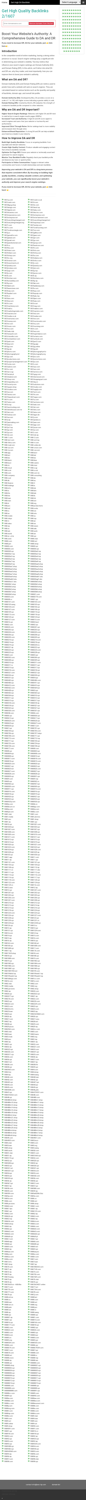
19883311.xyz (9, 1054)
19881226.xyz (9, 915)
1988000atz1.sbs (10, 582)
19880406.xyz (9, 683)
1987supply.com (36, 389)
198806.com (34, 713)
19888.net (33, 1302)
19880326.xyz (9, 675)
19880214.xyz (9, 642)
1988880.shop (9, 1365)
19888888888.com (10, 1391)
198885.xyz (34, 1340)
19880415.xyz (35, 685)
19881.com (34, 814)
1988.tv (6, 521)
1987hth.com (35, 250)
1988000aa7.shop (10, 574)
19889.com (8, 1419)
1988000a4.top (35, 556)
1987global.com (9, 238)
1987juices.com (35, 273)
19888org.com (9, 1408)
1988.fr (32, 483)
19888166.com (35, 1322)
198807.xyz (8, 728)
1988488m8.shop (10, 1135)
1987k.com (8, 276)
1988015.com (35, 620)
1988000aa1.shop (10, 566)
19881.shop (34, 819)
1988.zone (7, 539)
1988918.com (9, 1434)
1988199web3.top (36, 976)
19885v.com (8, 1199)
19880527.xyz (35, 708)
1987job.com (34, 268)
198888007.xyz (35, 1373)
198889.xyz (8, 1396)
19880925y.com (9, 802)
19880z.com (34, 812)
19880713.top (35, 738)
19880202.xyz (9, 630)
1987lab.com (34, 283)
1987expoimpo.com (37, 223)
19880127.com (9, 620)
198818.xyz (8, 956)
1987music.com (10, 326)
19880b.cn (33, 804)
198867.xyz (34, 1239)
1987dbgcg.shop (10, 205)
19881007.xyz (35, 829)
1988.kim (33, 491)
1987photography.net (11, 354)
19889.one (34, 1421)
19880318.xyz (35, 670)
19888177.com (9, 1325)
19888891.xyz (35, 1391)
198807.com (34, 726)
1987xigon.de (35, 415)
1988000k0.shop (36, 582)
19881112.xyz (35, 872)
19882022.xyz (35, 994)
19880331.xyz (9, 678)
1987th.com (34, 395)
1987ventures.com (37, 402)
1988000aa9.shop (10, 577)
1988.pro (7, 506)
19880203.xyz (35, 630)
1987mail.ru (8, 309)
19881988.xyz (35, 966)
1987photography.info (38, 352)
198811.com (34, 857)
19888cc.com (9, 1403)
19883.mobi (8, 1037)
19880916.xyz (35, 792)
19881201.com (35, 890)
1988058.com (9, 713)
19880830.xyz (9, 776)
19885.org (33, 1145)
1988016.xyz (8, 622)
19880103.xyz (35, 604)
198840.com (8, 1077)
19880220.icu (35, 645)
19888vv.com (35, 1413)
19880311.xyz (35, 665)
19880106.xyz (35, 607)
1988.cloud (8, 468)
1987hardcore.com (37, 245)
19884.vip (7, 1075)
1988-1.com (8, 438)
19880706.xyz (9, 733)
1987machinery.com (11, 306)
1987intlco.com (35, 261)
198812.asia (8, 888)
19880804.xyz (9, 754)
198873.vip (8, 1274)
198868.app (8, 1242)
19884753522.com (10, 1095)
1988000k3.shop (10, 587)
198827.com (8, 1019)
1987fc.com (8, 228)
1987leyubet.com (10, 293)
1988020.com (9, 627)
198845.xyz (34, 1087)
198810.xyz (8, 824)
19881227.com (35, 915)
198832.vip (8, 1047)
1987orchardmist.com (12, 339)
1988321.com (35, 1047)
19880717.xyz (9, 741)
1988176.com (35, 951)
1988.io (6, 491)
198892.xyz (8, 1439)
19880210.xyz (9, 640)
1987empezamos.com (12, 215)
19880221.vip (8, 647)
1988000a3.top (9, 556)
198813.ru (33, 925)
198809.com (8, 779)
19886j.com (8, 1254)
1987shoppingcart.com (38, 379)
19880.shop (34, 544)
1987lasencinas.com (11, 288)
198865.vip (8, 1226)
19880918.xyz (9, 794)
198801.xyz (34, 599)
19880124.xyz (35, 617)
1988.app (7, 453)
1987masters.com (36, 311)
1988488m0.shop (10, 1100)
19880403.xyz (9, 680)
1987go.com (34, 240)
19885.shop (8, 1148)
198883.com (8, 1333)
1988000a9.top (9, 564)
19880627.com (35, 723)
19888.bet (33, 1297)
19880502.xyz (9, 693)
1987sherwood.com (37, 377)
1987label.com (9, 286)
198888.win (34, 1360)
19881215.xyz (9, 908)
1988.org (33, 503)
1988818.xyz (34, 1325)
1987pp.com (8, 357)
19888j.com (8, 1406)
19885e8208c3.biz (36, 1193)
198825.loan (8, 1011)
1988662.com (9, 1231)
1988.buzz (7, 463)
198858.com (8, 1188)
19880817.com (9, 759)
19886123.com (35, 1211)
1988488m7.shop (36, 1133)
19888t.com (8, 1411)
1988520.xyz (34, 1161)
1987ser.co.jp (8, 372)
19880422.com (9, 688)
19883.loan (8, 1034)
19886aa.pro (34, 1252)
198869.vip (8, 1249)
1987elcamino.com (11, 212)
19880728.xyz (35, 746)
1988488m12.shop (10, 1105)
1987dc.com (34, 205)
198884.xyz (34, 1335)
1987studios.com (10, 389)
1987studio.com (36, 387)
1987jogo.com (9, 271)
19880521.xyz (35, 706)
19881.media (8, 817)
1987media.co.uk (10, 316)
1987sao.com (35, 367)
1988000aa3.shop (10, 569)
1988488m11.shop (36, 1102)
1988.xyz (33, 536)
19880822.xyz (35, 766)
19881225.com (9, 913)
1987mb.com (35, 314)
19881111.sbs (35, 870)
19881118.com (9, 880)
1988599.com (9, 1193)
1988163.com (9, 943)
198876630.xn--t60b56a (12, 1284)
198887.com (8, 1350)
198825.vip (34, 1011)
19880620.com (9, 721)
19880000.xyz (9, 551)
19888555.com (35, 1343)
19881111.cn (8, 870)
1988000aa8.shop (36, 574)
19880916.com (9, 792)
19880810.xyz (35, 756)
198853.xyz (8, 1166)
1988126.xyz (8, 925)
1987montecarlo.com (38, 321)
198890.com (34, 1426)
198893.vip (34, 1441)
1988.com (7, 473)
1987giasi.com (35, 235)
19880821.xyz (9, 766)
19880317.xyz (35, 668)
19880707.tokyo (36, 733)
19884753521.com (36, 1092)
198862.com (8, 1214)
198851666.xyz (35, 1156)
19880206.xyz (9, 635)
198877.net (34, 1287)
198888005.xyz (35, 1370)
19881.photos (35, 817)
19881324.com (35, 931)
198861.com (34, 1206)
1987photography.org (38, 354)
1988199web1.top (36, 974)
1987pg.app (34, 344)
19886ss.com (9, 1257)
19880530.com (9, 711)
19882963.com (9, 1029)
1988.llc (32, 496)
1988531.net (8, 1168)
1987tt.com (8, 400)
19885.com (34, 1143)
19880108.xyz (35, 609)
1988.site (33, 513)
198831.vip (34, 1042)
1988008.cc (8, 599)
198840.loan (34, 1077)
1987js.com (8, 273)
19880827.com (9, 771)
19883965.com (9, 1070)
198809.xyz (8, 781)
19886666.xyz (35, 1234)
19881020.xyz (9, 845)
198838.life (34, 1065)
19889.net (7, 1421)
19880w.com (34, 809)
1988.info (7, 488)
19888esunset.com (37, 1403)
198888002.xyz (9, 1368)
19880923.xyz (9, 799)
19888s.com (34, 1408)
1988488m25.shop (10, 1123)
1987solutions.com (37, 384)
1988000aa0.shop (36, 564)
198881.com (34, 1317)
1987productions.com (12, 359)
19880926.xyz (35, 802)
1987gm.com (35, 238)
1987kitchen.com (10, 278)
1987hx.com (34, 256)
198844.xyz (34, 1085)
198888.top (34, 1358)
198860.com (8, 1206)
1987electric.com (36, 212)
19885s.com (34, 1196)
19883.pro (7, 1039)
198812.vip (34, 888)
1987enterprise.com (37, 215)
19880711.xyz (35, 736)
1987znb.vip (34, 435)
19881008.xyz (35, 832)
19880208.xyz (35, 635)
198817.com (34, 948)
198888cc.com (9, 1393)
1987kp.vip (34, 281)
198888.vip (8, 1360)
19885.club (8, 1143)
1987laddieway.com (37, 286)
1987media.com (36, 316)
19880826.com (35, 769)
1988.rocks (34, 508)
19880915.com (35, 789)
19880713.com (9, 738)
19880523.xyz (9, 708)
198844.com (8, 1085)
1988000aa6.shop (36, 571)
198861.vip (34, 1209)
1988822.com (9, 1330)
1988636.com (9, 1221)
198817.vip (8, 951)
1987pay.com (9, 344)
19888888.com (9, 1388)
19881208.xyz (35, 900)
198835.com (34, 1054)
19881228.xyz (9, 918)
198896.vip (8, 1456)
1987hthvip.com (10, 256)
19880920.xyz (9, 797)
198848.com (34, 1095)
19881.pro (7, 819)
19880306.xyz (35, 657)
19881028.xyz (9, 852)
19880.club (34, 539)
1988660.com (35, 1229)
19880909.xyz (35, 786)
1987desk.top (35, 207)
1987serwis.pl (9, 374)
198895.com (34, 1451)
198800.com (8, 546)
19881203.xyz (9, 895)
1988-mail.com (9, 445)
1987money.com (10, 321)
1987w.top (7, 405)
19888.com (34, 1300)
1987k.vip (33, 276)
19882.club (8, 984)
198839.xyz (34, 1067)
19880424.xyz (35, 688)
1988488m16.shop (10, 1110)
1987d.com (34, 202)
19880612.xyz (9, 718)
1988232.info (8, 1009)
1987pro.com (35, 357)
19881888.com (9, 958)
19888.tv (33, 1310)
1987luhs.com (9, 298)
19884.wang (34, 1075)
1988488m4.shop (10, 1130)
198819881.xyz (9, 968)
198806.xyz (8, 716)
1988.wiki (33, 529)
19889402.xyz (9, 1449)
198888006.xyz (9, 1373)
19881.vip (7, 822)
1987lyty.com (9, 301)
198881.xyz (8, 1320)
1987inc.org (8, 258)
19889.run (33, 1424)
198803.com (8, 655)
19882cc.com (35, 1029)
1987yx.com (34, 430)
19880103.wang (9, 604)
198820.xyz (8, 994)
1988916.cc (34, 1431)
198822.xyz (8, 1001)
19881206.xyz (35, 898)
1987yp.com (8, 430)
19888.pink (8, 1307)
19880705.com (35, 731)
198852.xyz (8, 1161)
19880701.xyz (35, 728)
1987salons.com (10, 367)
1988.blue (33, 460)
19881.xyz (33, 822)
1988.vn (6, 529)
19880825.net (9, 769)
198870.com (8, 1267)
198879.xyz (8, 1295)
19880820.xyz (35, 764)
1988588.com (35, 1188)
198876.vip (8, 1282)
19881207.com (9, 900)
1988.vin (33, 524)
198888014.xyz (9, 1383)
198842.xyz (34, 1080)
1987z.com (34, 432)
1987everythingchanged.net (40, 220)
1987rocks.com (9, 364)
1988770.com (9, 1290)
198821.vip (34, 996)
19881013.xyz (35, 839)
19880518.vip (34, 703)
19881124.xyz (35, 883)
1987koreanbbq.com (11, 281)
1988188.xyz (34, 956)
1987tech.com (35, 392)
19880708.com (9, 736)
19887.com (34, 1259)
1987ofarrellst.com (11, 336)
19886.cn (33, 1199)
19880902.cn (34, 781)
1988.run (33, 511)
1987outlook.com (36, 339)
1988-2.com (34, 438)
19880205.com (35, 632)
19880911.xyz (9, 789)
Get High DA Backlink (20, 2)
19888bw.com (35, 1401)
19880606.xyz (35, 716)
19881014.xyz (9, 842)
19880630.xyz (9, 726)
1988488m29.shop (10, 1128)
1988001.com (35, 594)
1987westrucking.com (12, 407)
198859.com (8, 1191)
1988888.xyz (34, 1386)
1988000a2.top (35, 554)
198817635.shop (10, 953)
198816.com (34, 938)
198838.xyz (8, 1067)
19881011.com (9, 837)
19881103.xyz (9, 865)
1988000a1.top (9, 554)
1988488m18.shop (10, 1113)
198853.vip (34, 1163)
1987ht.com (34, 248)
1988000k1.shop (10, 584)
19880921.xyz (35, 797)
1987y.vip (7, 420)
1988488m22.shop (36, 1118)
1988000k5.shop (10, 589)
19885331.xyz (9, 1171)
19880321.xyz (35, 673)
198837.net (8, 1062)
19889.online (8, 1424)
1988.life (7, 493)
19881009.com (9, 834)
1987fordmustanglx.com (13, 230)
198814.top (34, 933)
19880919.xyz (35, 794)
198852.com (34, 1158)
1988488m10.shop (10, 1102)
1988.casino (34, 463)
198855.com (34, 1173)
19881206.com (9, 898)
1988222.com (9, 1004)
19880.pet (7, 544)
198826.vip (8, 1016)
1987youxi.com (35, 427)
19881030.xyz (35, 855)
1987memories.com (11, 319)
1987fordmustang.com (38, 228)
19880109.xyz (9, 612)
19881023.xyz (35, 847)
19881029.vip (34, 852)
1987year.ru (8, 425)
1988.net (33, 501)
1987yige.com (35, 425)
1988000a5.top (9, 559)
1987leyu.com (35, 291)
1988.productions (36, 506)
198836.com (8, 1057)
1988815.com (35, 1320)
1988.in (32, 486)
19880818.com (35, 759)
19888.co (7, 1300)
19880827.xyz (35, 771)
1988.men (7, 501)
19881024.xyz (9, 850)
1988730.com (35, 1274)
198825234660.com (37, 1014)
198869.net (34, 1247)
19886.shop (34, 1204)
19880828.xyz (35, 774)
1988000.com (9, 549)
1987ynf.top (8, 427)
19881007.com (9, 829)
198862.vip (34, 1214)
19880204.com (9, 632)
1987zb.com (8, 435)
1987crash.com (9, 202)
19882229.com (35, 1004)
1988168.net (34, 943)
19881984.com (35, 963)
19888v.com (34, 1411)
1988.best (33, 453)
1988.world (8, 534)
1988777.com (9, 1292)
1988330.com (9, 1052)
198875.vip (8, 1279)
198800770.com (36, 597)
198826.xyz (34, 1016)
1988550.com (35, 1176)
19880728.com (9, 746)
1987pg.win (34, 349)
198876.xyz (34, 1282)
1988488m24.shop (36, 1120)
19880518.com (9, 703)
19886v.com (8, 1259)
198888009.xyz (35, 1375)
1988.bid (33, 455)
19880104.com (9, 607)
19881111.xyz (9, 872)
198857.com (34, 1183)
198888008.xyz (9, 1375)
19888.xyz (7, 1315)
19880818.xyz (9, 761)
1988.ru (6, 511)
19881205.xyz (35, 895)
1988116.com (35, 885)
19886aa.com (9, 1252)
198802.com (8, 625)
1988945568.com (10, 1451)
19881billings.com (10, 979)
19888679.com (9, 1348)
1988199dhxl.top (10, 974)
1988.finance (8, 483)
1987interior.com (10, 261)
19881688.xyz (9, 948)
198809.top (34, 779)
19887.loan (34, 1262)
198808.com (34, 748)
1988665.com (35, 1231)
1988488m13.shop (36, 1105)
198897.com (8, 1459)
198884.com (8, 1335)
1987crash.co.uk (36, 200)
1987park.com (9, 341)
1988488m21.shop (10, 1118)
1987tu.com (34, 400)
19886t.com (34, 1257)
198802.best (34, 622)
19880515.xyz (9, 700)
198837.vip (34, 1062)
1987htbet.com (9, 250)
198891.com (34, 1429)
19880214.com (35, 640)
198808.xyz (8, 751)
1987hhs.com (9, 248)
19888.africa (8, 1297)
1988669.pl (34, 1236)
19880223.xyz (9, 650)
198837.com (34, 1060)
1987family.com (36, 225)
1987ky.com (8, 283)
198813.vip (8, 928)
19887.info (8, 1262)
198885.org (8, 1340)
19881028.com (35, 850)
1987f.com (8, 225)
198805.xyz (34, 690)
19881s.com (34, 981)
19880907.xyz (35, 784)
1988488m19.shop (36, 1113)
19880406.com (35, 680)
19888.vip (7, 1312)
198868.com (34, 1242)
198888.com (34, 1353)
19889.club (34, 1416)
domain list (56, 1485)
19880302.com (9, 657)
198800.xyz (34, 546)
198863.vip (34, 1219)
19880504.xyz (9, 695)
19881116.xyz (9, 877)
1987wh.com (34, 407)
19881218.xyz (9, 910)
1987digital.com (9, 210)
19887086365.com (36, 1267)
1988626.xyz (8, 1216)
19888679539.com (36, 1348)
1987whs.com (35, 410)
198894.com (34, 1446)
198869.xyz (34, 1249)
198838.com (8, 1065)
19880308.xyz (9, 660)
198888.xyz (8, 1363)
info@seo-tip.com (39, 1485)
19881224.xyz (35, 910)
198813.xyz (34, 928)
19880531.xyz (35, 711)
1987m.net (34, 303)
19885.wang (34, 1148)
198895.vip (8, 1454)
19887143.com (35, 1269)
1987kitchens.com (36, 278)
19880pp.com (35, 807)
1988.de (33, 478)
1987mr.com (8, 324)
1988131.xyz (8, 931)
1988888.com (9, 1386)
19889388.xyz (9, 1446)
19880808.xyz (9, 756)
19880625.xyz (9, 723)
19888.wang (34, 1312)
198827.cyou (34, 1019)
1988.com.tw (34, 473)
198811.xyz (34, 860)
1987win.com (9, 412)
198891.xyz (8, 1431)
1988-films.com (9, 443)
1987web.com (35, 405)
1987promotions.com (38, 359)
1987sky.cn (34, 382)
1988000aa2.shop (36, 566)
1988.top (33, 518)
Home (4, 2)
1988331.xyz (34, 1052)
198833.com (34, 1049)
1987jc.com (34, 263)
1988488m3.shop (36, 1128)
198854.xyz (8, 1173)
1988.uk (32, 521)
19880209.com (9, 637)
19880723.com (9, 743)
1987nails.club (9, 331)
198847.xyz (8, 1092)
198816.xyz (34, 941)
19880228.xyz (35, 652)
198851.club (8, 1153)
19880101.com (9, 602)
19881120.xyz (35, 880)
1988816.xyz (8, 1322)
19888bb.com (9, 1401)
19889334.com (35, 1444)
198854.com (34, 1171)
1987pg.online (35, 347)
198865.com (34, 1224)
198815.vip (8, 938)
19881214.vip (34, 905)
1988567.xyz (8, 1183)
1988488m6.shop (10, 1133)
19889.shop (8, 1426)
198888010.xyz (9, 1378)
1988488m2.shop (10, 1115)
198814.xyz (8, 936)
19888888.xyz (35, 1388)
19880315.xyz (9, 668)
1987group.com (35, 243)
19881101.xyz (35, 862)
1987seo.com (35, 369)
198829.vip (34, 1027)
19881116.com (35, 875)
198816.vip (8, 941)
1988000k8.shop (36, 592)
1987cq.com (8, 200)
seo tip (14, 1491)
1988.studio (8, 516)
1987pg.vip (8, 349)
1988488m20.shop (36, 1115)
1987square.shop (10, 387)
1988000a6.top (35, 559)
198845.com (8, 1087)
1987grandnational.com (12, 243)
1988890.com (35, 1396)
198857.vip (8, 1186)
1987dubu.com (35, 210)
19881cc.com (35, 979)
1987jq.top (34, 271)
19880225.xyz (9, 652)
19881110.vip (34, 867)
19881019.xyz (35, 842)
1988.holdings (9, 486)
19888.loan (8, 1302)
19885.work (8, 1151)
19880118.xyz (35, 615)
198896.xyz (34, 1456)
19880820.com (9, 764)
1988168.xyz (8, 946)
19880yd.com (9, 812)
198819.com (34, 958)
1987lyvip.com (35, 301)
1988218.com (9, 999)
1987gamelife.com (11, 235)
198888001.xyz (35, 1365)
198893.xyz (8, 1444)
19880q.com (8, 809)
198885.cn (7, 1338)
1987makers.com (36, 309)
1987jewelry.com (10, 266)
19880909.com (9, 786)
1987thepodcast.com (12, 397)
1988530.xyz (34, 1166)
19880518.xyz (9, 706)
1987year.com (35, 422)
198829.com (34, 1024)
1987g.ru (7, 233)
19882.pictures (9, 989)
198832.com (34, 1044)
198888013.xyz (35, 1381)
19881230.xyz (9, 920)
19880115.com (9, 615)
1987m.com (8, 303)
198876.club (34, 1279)
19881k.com (8, 981)
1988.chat (33, 465)
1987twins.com (9, 402)
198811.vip (8, 860)
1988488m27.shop (10, 1125)
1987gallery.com (36, 233)
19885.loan (8, 1145)
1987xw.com (8, 417)
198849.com (8, 1138)
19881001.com (35, 824)
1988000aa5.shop (10, 571)
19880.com (8, 541)
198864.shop (8, 1224)
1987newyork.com (10, 334)
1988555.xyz (8, 1178)
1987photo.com (10, 352)
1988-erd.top (34, 440)
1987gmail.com (9, 240)
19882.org (33, 986)
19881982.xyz (35, 961)
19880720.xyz (35, 741)
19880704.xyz (9, 731)
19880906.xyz (9, 784)
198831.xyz (8, 1044)
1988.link (33, 493)
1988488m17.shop (36, 1110)
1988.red (7, 508)
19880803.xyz (35, 751)
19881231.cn (34, 920)
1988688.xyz (34, 1244)
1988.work (33, 531)
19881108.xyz (9, 867)
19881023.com (9, 847)
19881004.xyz (9, 827)
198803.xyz (34, 655)
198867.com (8, 1239)
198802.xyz (34, 625)
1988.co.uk (34, 470)
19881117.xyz (35, 877)
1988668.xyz (8, 1236)
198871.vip (8, 1269)
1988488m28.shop (36, 1125)
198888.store (9, 1358)
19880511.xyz (9, 698)
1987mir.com (34, 319)
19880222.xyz (35, 647)
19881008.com (9, 832)
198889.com (34, 1393)
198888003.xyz (35, 1368)
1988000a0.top (35, 551)
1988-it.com (34, 443)
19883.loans (34, 1034)
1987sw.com (8, 392)
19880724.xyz (35, 743)
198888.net (8, 1355)
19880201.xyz (35, 627)
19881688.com (35, 946)
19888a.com (8, 1398)
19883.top (33, 1039)
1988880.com (35, 1363)
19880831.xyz (35, 776)
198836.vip (34, 1057)
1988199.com (35, 971)
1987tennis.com (10, 395)
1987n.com (34, 329)
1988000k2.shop (36, 584)
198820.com (34, 991)
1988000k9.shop (10, 594)
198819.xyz (8, 961)
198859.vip (34, 1191)
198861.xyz (8, 1211)
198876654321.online (37, 1284)
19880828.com (9, 774)
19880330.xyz (35, 675)
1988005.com (9, 597)
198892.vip (34, 1436)
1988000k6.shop (36, 589)
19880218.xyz (35, 642)
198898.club (34, 1459)
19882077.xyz (9, 996)
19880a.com (8, 804)
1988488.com (35, 1097)
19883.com (34, 1032)
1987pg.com (8, 347)
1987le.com (34, 288)
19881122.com (9, 883)
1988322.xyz (8, 1049)
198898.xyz (34, 1461)
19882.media (8, 986)
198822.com (34, 999)
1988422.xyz (8, 1082)
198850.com (34, 1151)
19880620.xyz (35, 721)
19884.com (34, 1070)
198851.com (34, 1153)
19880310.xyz (9, 663)
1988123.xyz (34, 918)
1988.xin (33, 534)
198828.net (34, 1022)
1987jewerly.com (36, 266)
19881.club (8, 814)
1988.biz (33, 458)
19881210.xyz (9, 903)
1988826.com (35, 1330)
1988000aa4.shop (36, 569)
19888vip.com (9, 1413)
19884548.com (9, 1090)
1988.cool (7, 478)
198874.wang (8, 1277)
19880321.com (9, 673)
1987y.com (34, 417)
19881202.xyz (35, 893)
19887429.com (35, 1277)
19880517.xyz (35, 700)
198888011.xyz (35, 1378)
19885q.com (8, 1196)
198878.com (34, 1292)
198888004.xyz (9, 1370)
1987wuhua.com (10, 415)
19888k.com (34, 1406)
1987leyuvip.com (36, 293)
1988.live (7, 496)
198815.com (34, 936)
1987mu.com (35, 324)
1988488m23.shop (10, 1120)
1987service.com (36, 372)
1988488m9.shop (36, 1135)
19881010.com (35, 834)
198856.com (34, 1178)
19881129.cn (8, 885)
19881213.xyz (9, 905)
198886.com (8, 1345)
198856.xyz (34, 1181)
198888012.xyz (9, 1381)
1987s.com (34, 364)
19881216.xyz (35, 908)
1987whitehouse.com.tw (13, 410)
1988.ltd (33, 498)
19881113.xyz (9, 875)
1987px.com (34, 362)
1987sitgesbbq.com (11, 382)
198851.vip (8, 1156)
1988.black (8, 460)
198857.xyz (34, 1186)
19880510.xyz (35, 695)
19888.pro (33, 1307)
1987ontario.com (36, 336)
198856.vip (8, 1181)
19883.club (8, 1032)
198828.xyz (8, 1024)
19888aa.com (35, 1398)
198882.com (8, 1328)
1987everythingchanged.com (14, 220)
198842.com (8, 1080)
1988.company (9, 475)
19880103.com (35, 602)
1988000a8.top (35, 561)
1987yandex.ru (35, 420)
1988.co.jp (33, 468)
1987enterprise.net (11, 218)
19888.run (7, 1310)
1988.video (8, 524)
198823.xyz (34, 1006)
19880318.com (9, 670)
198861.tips (8, 1209)
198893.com (8, 1441)
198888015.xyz (35, 1383)
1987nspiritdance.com (38, 334)
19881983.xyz (9, 963)
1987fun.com (35, 230)
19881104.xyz (35, 865)
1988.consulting (36, 475)
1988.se (7, 513)
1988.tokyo (8, 518)
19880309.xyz (35, 660)
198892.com (8, 1436)
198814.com (8, 933)
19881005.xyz (35, 827)
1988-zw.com (35, 450)
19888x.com (8, 1416)
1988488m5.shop (36, 1130)
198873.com (34, 1272)
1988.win (7, 531)
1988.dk (6, 480)
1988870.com (9, 1353)
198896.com (34, 1454)
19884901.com (35, 1138)
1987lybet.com (35, 298)
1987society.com (10, 384)
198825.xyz (8, 1014)
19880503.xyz (35, 693)
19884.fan (7, 1072)
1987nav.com (35, 331)
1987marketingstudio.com (13, 311)
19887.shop (8, 1264)
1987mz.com (8, 329)
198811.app (8, 857)
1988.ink (33, 488)
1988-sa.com (9, 448)
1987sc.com (8, 369)
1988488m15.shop (36, 1107)
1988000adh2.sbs (10, 579)
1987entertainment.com (39, 218)
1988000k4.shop (36, 587)
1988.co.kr (7, 470)
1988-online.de (35, 445)
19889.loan (34, 1419)
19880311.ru (8, 665)
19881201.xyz (9, 893)
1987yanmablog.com (11, 422)
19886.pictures (9, 1204)
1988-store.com (36, 448)
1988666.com (9, 1234)
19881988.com (9, 966)
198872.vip (8, 1272)
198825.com (34, 1009)
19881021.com (35, 845)
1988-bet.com (9, 440)
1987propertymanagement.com (15, 362)
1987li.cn (7, 296)
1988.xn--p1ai (9, 536)
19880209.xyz (35, 637)
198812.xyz (8, 890)
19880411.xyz (35, 683)
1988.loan (7, 498)
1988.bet (7, 455)
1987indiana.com (36, 258)
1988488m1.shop (36, 1100)
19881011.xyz (35, 837)
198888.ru (33, 1355)
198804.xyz (34, 678)
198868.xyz (8, 1244)
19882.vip (7, 991)
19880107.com (9, 609)
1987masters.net (10, 314)
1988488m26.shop (36, 1123)
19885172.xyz (9, 1158)
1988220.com (35, 1001)
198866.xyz (8, 1229)
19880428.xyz (9, 690)
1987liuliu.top (35, 296)
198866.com (34, 1226)
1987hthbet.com (10, 253)
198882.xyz (34, 1328)
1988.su (33, 516)
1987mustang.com (37, 326)
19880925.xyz (35, 799)
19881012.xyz (9, 839)
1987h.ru (7, 245)
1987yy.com (8, 432)
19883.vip (7, 1042)
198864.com (34, 1221)
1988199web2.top (10, 976)
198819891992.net (10, 971)
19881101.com (9, 862)
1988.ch (7, 465)
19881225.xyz (35, 913)
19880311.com (35, 663)
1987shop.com (9, 379)
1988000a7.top (9, 561)
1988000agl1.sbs (36, 579)
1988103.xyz (8, 855)
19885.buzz (34, 1140)
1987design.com (10, 207)
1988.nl (6, 503)
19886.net (33, 1201)
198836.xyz (8, 1060)
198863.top (8, 1219)
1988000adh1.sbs (36, 577)
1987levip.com (9, 291)
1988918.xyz (34, 1434)
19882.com (34, 984)
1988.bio (7, 458)
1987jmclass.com (10, 268)
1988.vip (7, 526)
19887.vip (33, 1264)
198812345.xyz (35, 923)
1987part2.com (35, 341)
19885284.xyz (9, 1163)
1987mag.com (35, 306)
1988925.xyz (34, 1439)
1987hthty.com (35, 253)
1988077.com (9, 748)
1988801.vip (8, 1317)
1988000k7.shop (10, 592)
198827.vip (8, 1022)
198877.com (8, 1287)
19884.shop (34, 1072)
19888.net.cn (8, 1305)
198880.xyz (34, 1315)
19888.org (33, 1305)
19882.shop (34, 989)
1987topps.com (36, 397)
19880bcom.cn (9, 807)
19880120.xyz (9, 617)
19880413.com (9, 685)
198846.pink (34, 1090)
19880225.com (35, 650)
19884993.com (9, 1140)
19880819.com (35, 761)
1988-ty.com (8, 450)
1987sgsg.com (35, 374)
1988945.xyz (34, 1449)
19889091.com (9, 1429)
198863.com (34, 1216)
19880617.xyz (35, 718)
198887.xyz (34, 1350)
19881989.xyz (35, 968)
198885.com (34, 1338)
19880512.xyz (35, 698)
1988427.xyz (34, 1082)
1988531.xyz (34, 1168)
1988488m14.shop (10, 1107)
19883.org (33, 1037)
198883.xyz (34, 1333)
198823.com (8, 1006)
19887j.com (34, 1295)
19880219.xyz (9, 645)
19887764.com (35, 1290)
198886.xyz (34, 1345)
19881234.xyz (9, 923)
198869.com (8, 1247)
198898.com (8, 1461)
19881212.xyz (35, 903)
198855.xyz (8, 1176)
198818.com (34, 953)
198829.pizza (8, 1027)
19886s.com (34, 1254)
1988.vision (34, 526)
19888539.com (9, 1343)
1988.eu (33, 480)
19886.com (8, 1201)
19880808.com (35, 754)
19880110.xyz (35, 612)
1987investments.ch (11, 263)
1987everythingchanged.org (14, 223)
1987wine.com (35, 412)
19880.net (33, 541)
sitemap (12, 1494)
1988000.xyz (34, 549)
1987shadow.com (10, 377)
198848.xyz (8, 1097)
